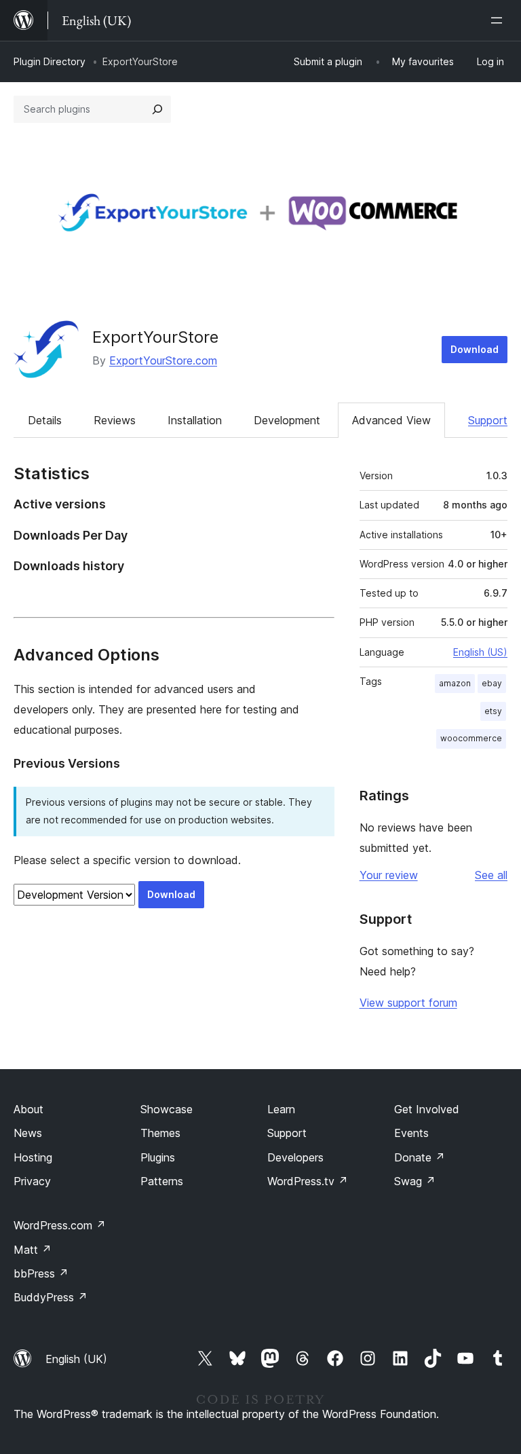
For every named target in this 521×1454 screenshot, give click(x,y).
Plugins (157, 1157)
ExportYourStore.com (163, 360)
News (28, 1133)
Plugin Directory (49, 61)
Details (45, 420)
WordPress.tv (307, 1181)
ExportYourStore (155, 337)
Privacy (32, 1181)
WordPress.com (60, 1225)
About (28, 1109)
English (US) (480, 652)
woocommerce (471, 738)
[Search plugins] (157, 109)
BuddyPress (51, 1297)
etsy (493, 711)
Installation (195, 420)
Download (474, 349)
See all (491, 875)
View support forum (408, 1002)
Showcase (166, 1109)
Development (287, 420)
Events (411, 1133)
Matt (33, 1249)
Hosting (33, 1157)
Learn (281, 1109)
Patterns (161, 1181)
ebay (492, 683)
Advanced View (391, 420)
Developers (295, 1157)
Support (487, 420)
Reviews (115, 420)
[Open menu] (499, 20)
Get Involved (426, 1109)
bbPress (41, 1273)
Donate (419, 1157)
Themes (160, 1133)
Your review (389, 875)
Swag (415, 1181)
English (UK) (76, 1359)
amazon (455, 683)
